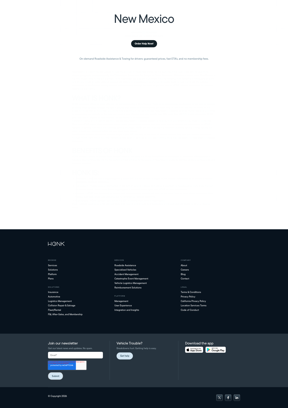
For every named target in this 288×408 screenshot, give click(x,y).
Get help (124, 356)
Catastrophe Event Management (131, 278)
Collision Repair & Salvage (61, 305)
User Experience (123, 305)
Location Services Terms (193, 305)
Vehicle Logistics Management (130, 283)
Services (52, 265)
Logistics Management (60, 301)
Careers (185, 269)
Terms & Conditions (191, 292)
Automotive (54, 296)
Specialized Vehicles (125, 269)
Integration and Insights (126, 310)
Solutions (53, 269)
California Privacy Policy (193, 301)
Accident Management (126, 274)
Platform (52, 274)
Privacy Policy (188, 296)
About (184, 265)
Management (121, 301)
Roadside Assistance (125, 265)
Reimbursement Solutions (127, 287)
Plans (51, 278)
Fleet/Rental (54, 310)
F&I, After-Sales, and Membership (65, 314)
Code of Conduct (190, 310)
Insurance (53, 292)
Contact (185, 278)
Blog (183, 274)
